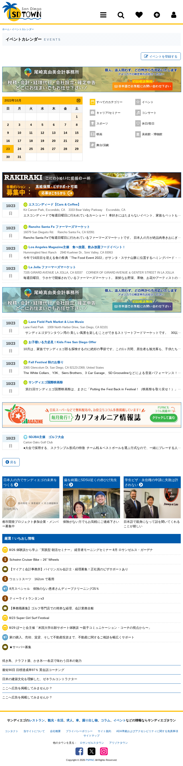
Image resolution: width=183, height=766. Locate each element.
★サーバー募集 (20, 647)
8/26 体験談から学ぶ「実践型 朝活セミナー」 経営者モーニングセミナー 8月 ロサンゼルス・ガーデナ (81, 550)
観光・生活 (55, 720)
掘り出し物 (90, 720)
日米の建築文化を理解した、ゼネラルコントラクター (39, 679)
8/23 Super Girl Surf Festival (29, 618)
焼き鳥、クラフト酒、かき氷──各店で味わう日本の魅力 (42, 660)
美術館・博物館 (152, 134)
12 (42, 133)
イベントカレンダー (23, 29)
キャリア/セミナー (108, 112)
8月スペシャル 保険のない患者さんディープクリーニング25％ (54, 588)
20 (54, 141)
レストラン (37, 720)
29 (77, 149)
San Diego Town (21, 12)
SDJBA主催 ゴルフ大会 (46, 437)
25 (31, 149)
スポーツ (102, 123)
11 (31, 133)
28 (65, 149)
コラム (105, 720)
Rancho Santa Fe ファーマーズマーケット (59, 226)
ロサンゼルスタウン (92, 742)
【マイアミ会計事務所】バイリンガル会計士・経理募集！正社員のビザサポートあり (68, 569)
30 (8, 157)
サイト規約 (104, 731)
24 (19, 149)
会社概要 (55, 731)
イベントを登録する (163, 56)
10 (19, 133)
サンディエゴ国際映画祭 (46, 382)
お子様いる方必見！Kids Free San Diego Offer (62, 342)
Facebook (79, 751)
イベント (148, 102)
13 (54, 133)
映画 (99, 134)
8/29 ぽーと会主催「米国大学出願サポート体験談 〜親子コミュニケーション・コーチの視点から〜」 (80, 627)
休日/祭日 (148, 123)
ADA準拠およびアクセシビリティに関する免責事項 (147, 731)
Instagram (104, 751)
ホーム (6, 29)
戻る (12, 462)
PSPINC (90, 760)
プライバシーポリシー (79, 731)
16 (8, 141)
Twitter (92, 751)
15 (77, 133)
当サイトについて (34, 731)
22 (77, 141)
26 (42, 149)
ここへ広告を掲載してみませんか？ (27, 688)
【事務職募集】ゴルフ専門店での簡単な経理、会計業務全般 (51, 608)
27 (54, 149)
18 (31, 141)
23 (8, 149)
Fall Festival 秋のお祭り (46, 362)
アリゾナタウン (118, 742)
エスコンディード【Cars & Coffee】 (55, 204)
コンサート (149, 112)
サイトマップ (91, 735)
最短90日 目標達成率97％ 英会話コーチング (33, 670)
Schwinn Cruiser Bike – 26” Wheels (34, 559)
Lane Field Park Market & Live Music (56, 322)
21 (65, 141)
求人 (70, 720)
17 (19, 141)
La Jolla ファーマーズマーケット (52, 267)
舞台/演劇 (102, 145)
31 (19, 157)
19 (42, 141)
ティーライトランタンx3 (26, 598)
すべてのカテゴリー (109, 102)
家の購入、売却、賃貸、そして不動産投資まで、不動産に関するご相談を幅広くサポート (71, 637)
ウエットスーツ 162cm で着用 (31, 579)
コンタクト (11, 731)
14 (65, 133)
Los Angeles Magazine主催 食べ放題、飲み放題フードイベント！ (77, 247)
